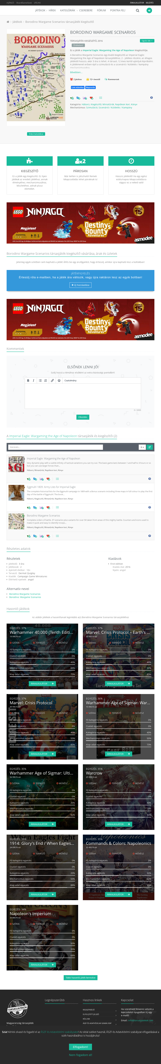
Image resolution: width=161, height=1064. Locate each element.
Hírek (52, 10)
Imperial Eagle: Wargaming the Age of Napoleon (108, 50)
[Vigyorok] (59, 380)
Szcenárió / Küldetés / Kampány (115, 107)
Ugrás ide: (146, 40)
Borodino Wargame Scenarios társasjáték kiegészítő (59, 22)
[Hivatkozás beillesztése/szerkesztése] (52, 380)
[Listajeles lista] (40, 380)
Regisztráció (89, 1009)
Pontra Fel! (117, 10)
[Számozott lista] (45, 380)
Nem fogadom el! (80, 1054)
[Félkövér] (28, 380)
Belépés (150, 2)
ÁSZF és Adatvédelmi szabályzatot (59, 1032)
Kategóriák (68, 10)
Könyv (134, 104)
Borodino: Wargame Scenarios (25, 597)
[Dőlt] (33, 380)
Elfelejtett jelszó (91, 1014)
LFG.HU (37, 2)
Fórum (101, 10)
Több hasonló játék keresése (80, 977)
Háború (86, 104)
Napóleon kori (122, 104)
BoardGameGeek (24, 2)
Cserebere (86, 10)
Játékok (40, 10)
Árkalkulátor (137, 2)
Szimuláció (91, 107)
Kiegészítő (96, 104)
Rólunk (86, 1019)
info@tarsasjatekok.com (140, 1020)
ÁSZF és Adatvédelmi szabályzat (97, 1023)
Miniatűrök (108, 104)
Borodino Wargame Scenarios (24, 593)
